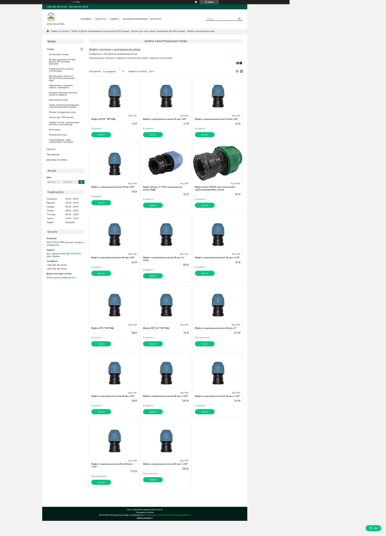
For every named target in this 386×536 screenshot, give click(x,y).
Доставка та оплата (57, 159)
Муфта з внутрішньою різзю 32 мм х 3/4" (113, 257)
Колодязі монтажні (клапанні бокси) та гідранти (63, 93)
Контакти (155, 19)
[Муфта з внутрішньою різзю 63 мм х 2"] (218, 304)
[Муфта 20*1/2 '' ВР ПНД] (114, 95)
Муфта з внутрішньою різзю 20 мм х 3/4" (164, 119)
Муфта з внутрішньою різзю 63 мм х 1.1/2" (165, 464)
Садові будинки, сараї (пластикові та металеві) (61, 141)
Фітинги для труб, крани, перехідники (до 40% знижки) (158, 31)
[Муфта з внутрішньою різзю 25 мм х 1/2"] (218, 95)
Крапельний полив (58, 100)
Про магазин (53, 154)
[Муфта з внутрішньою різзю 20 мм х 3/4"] (166, 95)
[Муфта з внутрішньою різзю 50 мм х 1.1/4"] (166, 372)
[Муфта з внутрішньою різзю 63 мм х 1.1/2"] (166, 440)
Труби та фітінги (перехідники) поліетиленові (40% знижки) (100, 31)
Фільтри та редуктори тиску (62, 112)
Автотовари (54, 129)
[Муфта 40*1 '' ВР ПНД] (114, 304)
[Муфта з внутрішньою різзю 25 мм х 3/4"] (114, 163)
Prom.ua (159, 510)
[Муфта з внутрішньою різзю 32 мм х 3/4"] (114, 234)
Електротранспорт (58, 134)
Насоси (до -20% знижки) (61, 117)
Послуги (100, 19)
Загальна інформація (135, 19)
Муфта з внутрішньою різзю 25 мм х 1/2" (216, 119)
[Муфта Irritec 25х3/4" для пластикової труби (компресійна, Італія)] (218, 163)
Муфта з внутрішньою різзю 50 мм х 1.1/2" (217, 396)
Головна (86, 19)
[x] (241, 63)
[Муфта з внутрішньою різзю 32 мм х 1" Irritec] (166, 234)
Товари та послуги (60, 31)
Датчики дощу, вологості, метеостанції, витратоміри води (62, 78)
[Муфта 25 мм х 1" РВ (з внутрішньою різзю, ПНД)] (166, 163)
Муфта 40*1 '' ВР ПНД (102, 328)
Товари (114, 19)
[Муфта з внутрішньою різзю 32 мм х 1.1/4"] (218, 234)
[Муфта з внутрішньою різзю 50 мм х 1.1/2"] (218, 372)
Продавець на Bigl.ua (145, 512)
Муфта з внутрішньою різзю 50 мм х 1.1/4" (165, 396)
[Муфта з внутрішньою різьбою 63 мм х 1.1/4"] (114, 440)
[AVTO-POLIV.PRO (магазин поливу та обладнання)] (51, 16)
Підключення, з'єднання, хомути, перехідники (61, 86)
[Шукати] (239, 19)
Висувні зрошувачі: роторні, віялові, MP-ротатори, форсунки (62, 61)
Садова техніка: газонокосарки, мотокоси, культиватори (64, 123)
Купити (101, 134)
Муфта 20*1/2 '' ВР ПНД (103, 119)
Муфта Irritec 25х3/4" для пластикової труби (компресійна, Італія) (215, 188)
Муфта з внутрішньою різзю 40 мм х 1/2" (113, 396)
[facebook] (237, 63)
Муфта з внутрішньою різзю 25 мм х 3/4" (113, 187)
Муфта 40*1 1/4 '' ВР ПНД (156, 328)
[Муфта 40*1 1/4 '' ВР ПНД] (166, 304)
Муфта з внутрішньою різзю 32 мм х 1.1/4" (217, 257)
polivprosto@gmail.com (64, 277)
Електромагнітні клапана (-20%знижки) (61, 70)
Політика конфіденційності (178, 515)
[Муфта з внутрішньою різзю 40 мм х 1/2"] (114, 372)
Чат (376, 528)
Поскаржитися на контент (155, 515)
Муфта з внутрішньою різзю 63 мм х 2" (215, 328)
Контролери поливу (58, 54)
